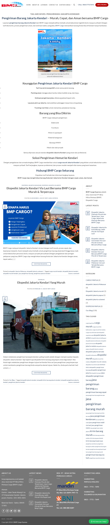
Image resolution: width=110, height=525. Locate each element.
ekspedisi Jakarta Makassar (31, 185)
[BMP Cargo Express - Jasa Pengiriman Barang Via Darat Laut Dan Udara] (12, 5)
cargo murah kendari (55, 271)
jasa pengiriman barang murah (95, 404)
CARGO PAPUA (92, 280)
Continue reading (41, 264)
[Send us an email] (15, 511)
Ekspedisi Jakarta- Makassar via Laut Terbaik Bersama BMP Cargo (98, 264)
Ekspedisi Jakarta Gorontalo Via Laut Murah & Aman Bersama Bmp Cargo (98, 241)
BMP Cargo (59, 26)
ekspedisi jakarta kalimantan (93, 341)
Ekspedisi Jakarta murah (95, 291)
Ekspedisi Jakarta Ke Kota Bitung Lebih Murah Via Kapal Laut (99, 230)
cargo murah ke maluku (98, 330)
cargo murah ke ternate (92, 332)
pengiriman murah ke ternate (97, 458)
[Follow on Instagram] (7, 511)
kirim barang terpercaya (94, 441)
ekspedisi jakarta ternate (95, 352)
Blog (3, 519)
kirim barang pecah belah (96, 438)
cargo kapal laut (90, 323)
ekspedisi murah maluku (98, 362)
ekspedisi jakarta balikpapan (98, 338)
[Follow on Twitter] (11, 511)
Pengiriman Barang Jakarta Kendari (24, 18)
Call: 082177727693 (86, 5)
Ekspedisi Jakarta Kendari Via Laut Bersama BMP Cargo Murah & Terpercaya (99, 253)
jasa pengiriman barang (26, 273)
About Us (35, 5)
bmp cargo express (51, 198)
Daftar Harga (64, 5)
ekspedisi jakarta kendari (70, 271)
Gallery (9, 519)
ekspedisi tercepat (96, 373)
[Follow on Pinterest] (19, 511)
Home (28, 5)
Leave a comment (73, 273)
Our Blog (41, 279)
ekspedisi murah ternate (92, 364)
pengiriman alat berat (91, 444)
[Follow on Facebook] (3, 511)
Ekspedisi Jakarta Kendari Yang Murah (41, 282)
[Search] (74, 5)
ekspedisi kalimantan (91, 355)
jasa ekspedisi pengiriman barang (95, 376)
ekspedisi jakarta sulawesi (51, 185)
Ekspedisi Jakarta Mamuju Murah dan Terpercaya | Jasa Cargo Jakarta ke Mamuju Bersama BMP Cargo (98, 217)
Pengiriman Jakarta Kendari (55, 83)
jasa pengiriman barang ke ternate (95, 395)
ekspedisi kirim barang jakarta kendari (48, 380)
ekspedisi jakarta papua (94, 295)
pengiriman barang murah (95, 452)
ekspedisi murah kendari (10, 273)
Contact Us (53, 5)
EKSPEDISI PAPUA (93, 306)
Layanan (44, 5)
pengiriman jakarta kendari (42, 273)
